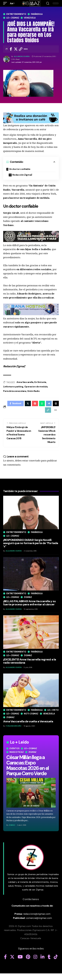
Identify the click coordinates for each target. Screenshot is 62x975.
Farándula (37, 14)
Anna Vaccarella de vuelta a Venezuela (28, 721)
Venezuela (30, 18)
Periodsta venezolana (14, 391)
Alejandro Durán (22, 56)
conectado (35, 460)
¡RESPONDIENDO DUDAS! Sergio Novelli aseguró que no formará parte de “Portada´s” (30, 543)
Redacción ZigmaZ (22, 174)
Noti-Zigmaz (31, 714)
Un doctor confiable (19, 169)
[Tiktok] (56, 957)
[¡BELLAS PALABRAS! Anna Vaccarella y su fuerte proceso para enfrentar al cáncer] (31, 574)
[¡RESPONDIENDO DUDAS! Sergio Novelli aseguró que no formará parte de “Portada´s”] (31, 512)
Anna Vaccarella (25, 382)
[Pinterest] (28, 957)
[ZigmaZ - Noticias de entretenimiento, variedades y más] (31, 3)
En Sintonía (40, 382)
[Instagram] (35, 957)
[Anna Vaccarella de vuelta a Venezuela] (31, 690)
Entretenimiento (16, 14)
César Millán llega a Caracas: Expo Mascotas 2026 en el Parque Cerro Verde (27, 765)
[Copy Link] (20, 49)
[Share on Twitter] (16, 49)
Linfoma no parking (13, 386)
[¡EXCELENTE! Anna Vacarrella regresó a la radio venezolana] (31, 632)
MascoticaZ (17, 752)
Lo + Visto (53, 710)
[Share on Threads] (56, 403)
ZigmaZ (12, 825)
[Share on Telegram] (49, 403)
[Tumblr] (49, 957)
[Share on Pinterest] (35, 403)
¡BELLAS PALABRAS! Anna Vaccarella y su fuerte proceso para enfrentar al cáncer (29, 602)
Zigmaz (32, 752)
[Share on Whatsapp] (42, 403)
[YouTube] (20, 957)
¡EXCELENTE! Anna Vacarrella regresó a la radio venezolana (29, 661)
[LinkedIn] (42, 957)
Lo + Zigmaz (12, 18)
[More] (25, 49)
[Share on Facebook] (11, 49)
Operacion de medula (36, 386)
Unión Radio (33, 391)
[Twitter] (12, 957)
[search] (47, 3)
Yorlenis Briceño (13, 726)
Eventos (14, 748)
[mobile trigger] (6, 3)
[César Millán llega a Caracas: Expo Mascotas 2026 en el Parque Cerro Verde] (31, 793)
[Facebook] (5, 957)
